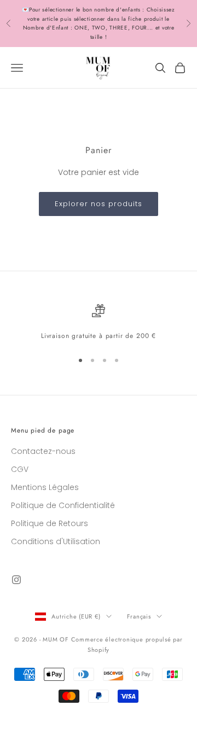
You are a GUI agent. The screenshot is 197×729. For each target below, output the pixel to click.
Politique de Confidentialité (63, 505)
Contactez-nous (43, 451)
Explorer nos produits (99, 204)
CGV (19, 469)
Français (139, 616)
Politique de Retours (49, 523)
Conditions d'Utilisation (55, 541)
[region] (98, 322)
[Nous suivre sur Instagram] (16, 579)
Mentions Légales (45, 487)
